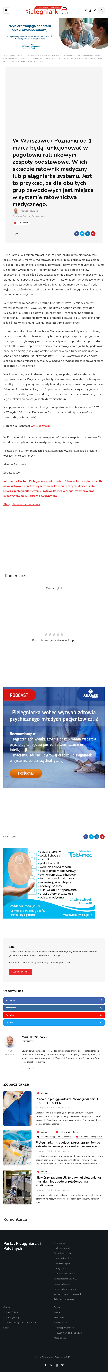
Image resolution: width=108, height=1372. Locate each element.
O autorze (27, 1042)
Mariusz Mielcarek (29, 211)
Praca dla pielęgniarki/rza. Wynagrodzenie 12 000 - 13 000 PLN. (68, 1101)
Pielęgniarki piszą (62, 1284)
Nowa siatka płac (62, 1263)
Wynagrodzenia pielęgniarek (67, 1294)
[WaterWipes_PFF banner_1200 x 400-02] (54, 35)
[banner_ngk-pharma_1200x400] (54, 864)
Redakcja (58, 1307)
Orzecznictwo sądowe (64, 1273)
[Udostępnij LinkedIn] (87, 233)
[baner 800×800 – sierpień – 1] (54, 737)
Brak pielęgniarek (62, 1248)
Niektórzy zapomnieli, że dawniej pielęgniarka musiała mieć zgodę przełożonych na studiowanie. (68, 1181)
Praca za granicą (11, 1317)
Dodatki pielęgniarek (64, 1253)
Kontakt (58, 1312)
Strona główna (9, 55)
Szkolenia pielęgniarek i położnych (19, 1322)
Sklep (6, 1327)
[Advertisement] (55, 547)
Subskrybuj (59, 1317)
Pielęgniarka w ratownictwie (21, 504)
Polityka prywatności (64, 1327)
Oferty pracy (60, 1268)
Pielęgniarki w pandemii (65, 1289)
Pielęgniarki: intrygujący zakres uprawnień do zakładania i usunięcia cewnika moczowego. (68, 1144)
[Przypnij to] (93, 233)
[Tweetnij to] (82, 233)
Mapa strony (60, 1338)
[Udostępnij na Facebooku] (76, 233)
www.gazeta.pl (40, 426)
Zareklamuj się (20, 971)
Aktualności (21, 55)
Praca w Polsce (10, 1312)
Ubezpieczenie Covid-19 (65, 1278)
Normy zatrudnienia (63, 1258)
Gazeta (6, 1307)
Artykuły (28, 1068)
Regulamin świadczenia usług (68, 1332)
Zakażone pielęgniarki (64, 1299)
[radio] (46, 634)
